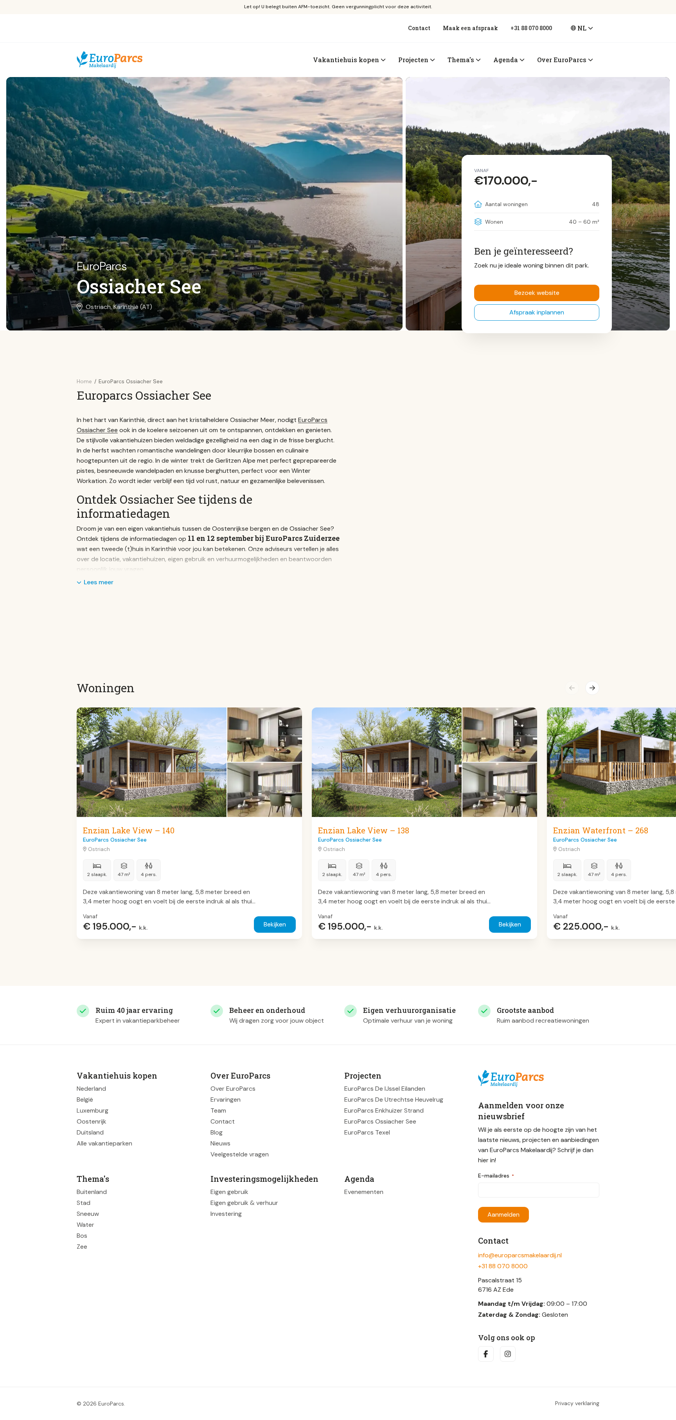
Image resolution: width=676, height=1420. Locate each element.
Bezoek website (536, 293)
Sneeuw (88, 1214)
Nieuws (220, 1143)
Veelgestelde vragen (239, 1154)
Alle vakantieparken (104, 1143)
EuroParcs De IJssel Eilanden (384, 1088)
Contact (419, 28)
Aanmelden (503, 1214)
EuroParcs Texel (367, 1132)
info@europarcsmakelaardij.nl (520, 1255)
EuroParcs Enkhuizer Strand (384, 1110)
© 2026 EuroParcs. (101, 1403)
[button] (572, 688)
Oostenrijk (91, 1121)
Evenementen (363, 1192)
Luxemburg (92, 1110)
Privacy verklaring (577, 1403)
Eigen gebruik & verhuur (244, 1203)
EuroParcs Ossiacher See (380, 1121)
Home (84, 381)
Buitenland (92, 1192)
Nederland (91, 1088)
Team (218, 1110)
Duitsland (90, 1132)
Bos (82, 1236)
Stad (83, 1203)
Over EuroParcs (232, 1088)
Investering (226, 1214)
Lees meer (98, 582)
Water (85, 1225)
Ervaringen (225, 1099)
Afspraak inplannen (536, 312)
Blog (216, 1132)
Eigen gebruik (229, 1192)
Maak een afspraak (470, 28)
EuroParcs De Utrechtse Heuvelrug (393, 1099)
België (85, 1099)
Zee (82, 1246)
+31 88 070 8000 (531, 28)
